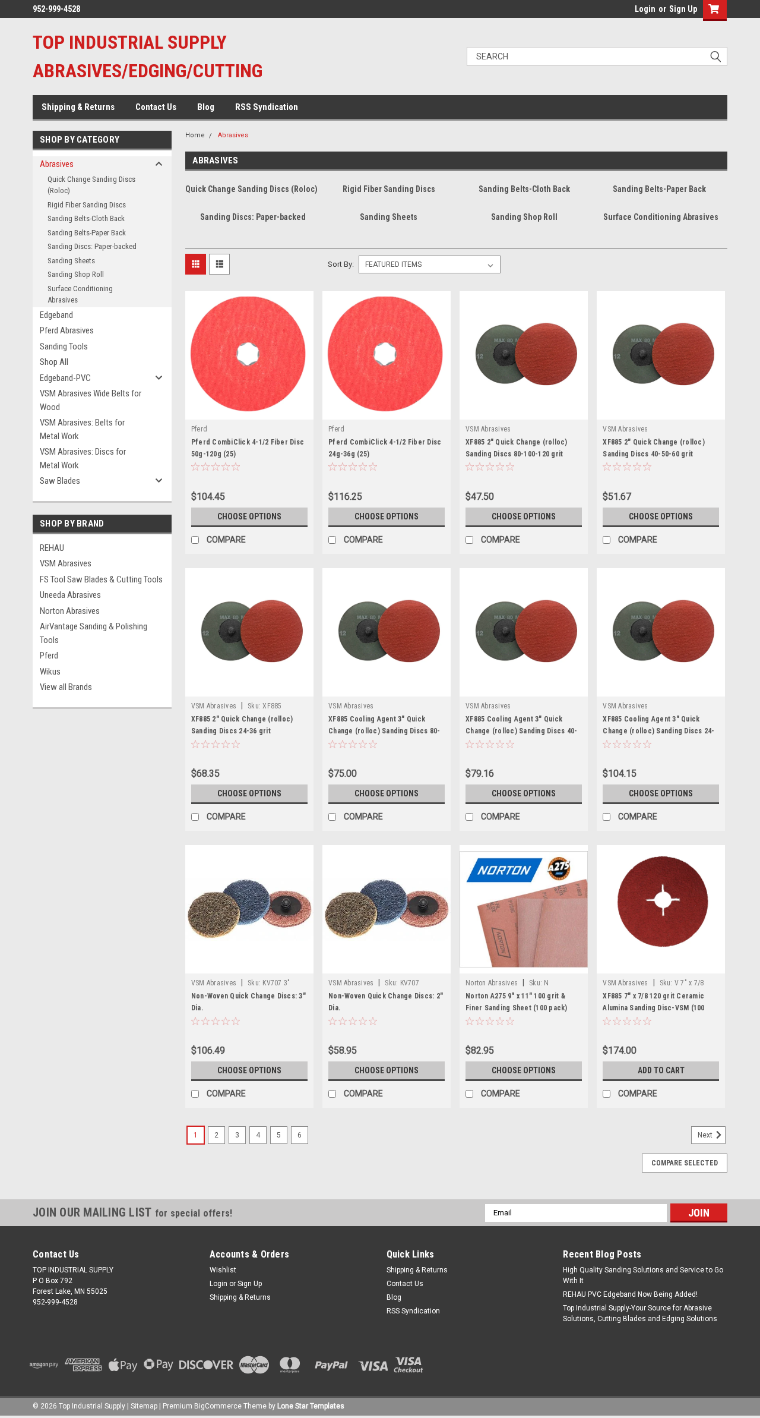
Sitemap (144, 1406)
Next (706, 1135)
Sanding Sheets (71, 260)
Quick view (249, 410)
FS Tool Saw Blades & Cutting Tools (101, 579)
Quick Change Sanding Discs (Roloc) (91, 185)
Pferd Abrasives (67, 330)
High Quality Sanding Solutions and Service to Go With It (643, 1275)
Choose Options (249, 516)
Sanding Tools (64, 346)
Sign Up (683, 9)
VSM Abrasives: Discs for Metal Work (83, 458)
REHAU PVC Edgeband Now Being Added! (630, 1294)
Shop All (54, 362)
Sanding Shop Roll (76, 274)
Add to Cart (661, 1070)
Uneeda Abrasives (70, 595)
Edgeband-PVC (65, 378)
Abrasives (57, 164)
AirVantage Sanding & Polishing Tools (93, 633)
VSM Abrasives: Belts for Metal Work (82, 429)
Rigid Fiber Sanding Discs (87, 204)
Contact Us (155, 107)
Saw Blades (60, 480)
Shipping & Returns (78, 107)
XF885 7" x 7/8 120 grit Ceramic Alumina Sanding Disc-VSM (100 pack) (653, 1008)
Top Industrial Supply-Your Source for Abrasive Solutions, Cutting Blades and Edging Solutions (640, 1313)
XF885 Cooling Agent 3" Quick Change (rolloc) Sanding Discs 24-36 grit (658, 731)
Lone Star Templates (310, 1406)
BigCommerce (218, 1406)
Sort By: (341, 264)
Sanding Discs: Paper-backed (92, 246)
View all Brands (66, 687)
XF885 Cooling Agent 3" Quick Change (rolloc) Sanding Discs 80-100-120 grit (384, 731)
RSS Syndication (266, 107)
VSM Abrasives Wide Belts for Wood (90, 400)
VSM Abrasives (65, 563)
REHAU (52, 548)
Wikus (50, 671)
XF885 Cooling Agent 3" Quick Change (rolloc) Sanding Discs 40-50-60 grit (521, 731)
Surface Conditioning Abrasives (80, 294)
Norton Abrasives (70, 611)
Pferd (49, 655)
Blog (205, 107)
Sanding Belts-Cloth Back (86, 218)
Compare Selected (684, 1163)
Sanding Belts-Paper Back (87, 232)
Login (645, 9)
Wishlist (223, 1270)
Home (195, 135)
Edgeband (56, 315)
